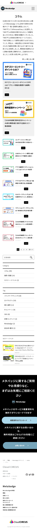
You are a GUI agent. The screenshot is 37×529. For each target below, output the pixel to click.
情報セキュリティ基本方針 (10, 507)
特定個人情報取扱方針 (9, 510)
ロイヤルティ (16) (10, 300)
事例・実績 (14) (9, 275)
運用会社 (5, 471)
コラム (7, 94)
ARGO (14, 478)
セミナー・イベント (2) (11, 280)
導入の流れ (6, 498)
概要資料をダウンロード (18, 420)
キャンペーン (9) (9, 309)
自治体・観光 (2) (9, 328)
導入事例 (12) (9, 305)
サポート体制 (6, 473)
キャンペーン (16, 132)
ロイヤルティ (13, 94)
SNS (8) (7, 314)
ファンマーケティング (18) (12, 296)
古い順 (32, 59)
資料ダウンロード (8, 500)
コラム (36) (8, 271)
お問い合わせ (19, 445)
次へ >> (31, 249)
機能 (4, 493)
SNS (13, 132)
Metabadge (9, 486)
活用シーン (6, 495)
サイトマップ (6, 502)
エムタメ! (15, 476)
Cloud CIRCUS (11, 466)
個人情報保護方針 (8, 505)
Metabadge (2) (9, 323)
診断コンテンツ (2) (10, 319)
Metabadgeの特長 (9, 490)
